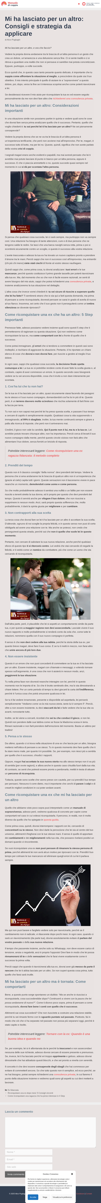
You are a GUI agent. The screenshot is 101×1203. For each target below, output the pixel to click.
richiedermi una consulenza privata (73, 98)
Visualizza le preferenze (62, 1197)
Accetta (33, 1197)
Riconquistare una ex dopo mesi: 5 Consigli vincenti (30, 1093)
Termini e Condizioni (76, 1194)
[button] (72, 1174)
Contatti (89, 1194)
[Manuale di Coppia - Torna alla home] (12, 4)
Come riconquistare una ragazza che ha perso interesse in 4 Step (36, 1096)
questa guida (51, 819)
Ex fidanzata (13, 1090)
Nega (45, 1197)
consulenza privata (80, 281)
